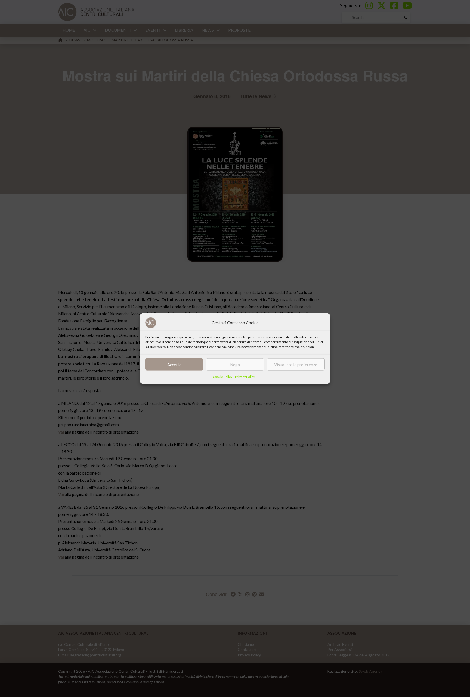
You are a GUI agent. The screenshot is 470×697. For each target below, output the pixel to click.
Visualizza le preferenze (295, 364)
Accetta (174, 364)
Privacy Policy (245, 377)
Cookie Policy (222, 377)
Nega (235, 364)
